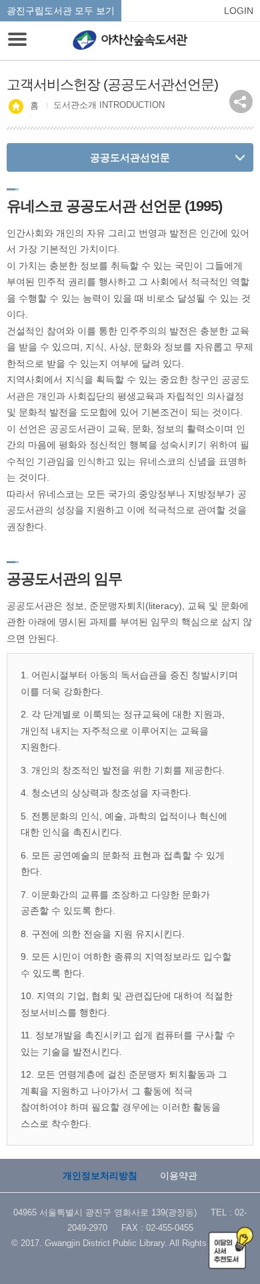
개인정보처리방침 (100, 1175)
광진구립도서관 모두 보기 (61, 10)
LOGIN (238, 10)
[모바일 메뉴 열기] (17, 40)
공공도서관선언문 (130, 157)
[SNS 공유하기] (241, 101)
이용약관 (178, 1175)
